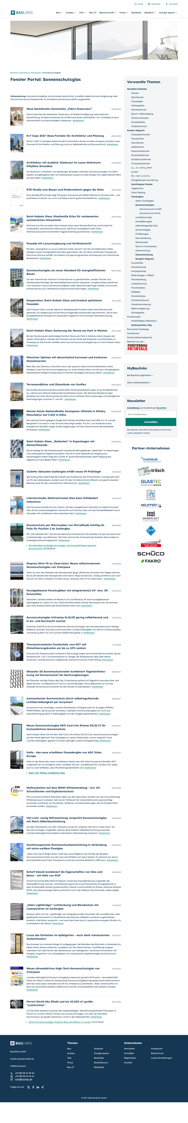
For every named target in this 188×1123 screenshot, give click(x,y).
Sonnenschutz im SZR (150, 209)
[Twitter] (29, 1087)
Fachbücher (133, 333)
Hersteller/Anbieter (137, 89)
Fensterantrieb (138, 271)
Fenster (135, 93)
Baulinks (14, 73)
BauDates (136, 12)
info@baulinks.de (23, 1079)
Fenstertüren (137, 138)
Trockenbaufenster (140, 163)
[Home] (37, 1044)
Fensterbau (24, 73)
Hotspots (98, 1048)
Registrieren (130, 1058)
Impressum (156, 1048)
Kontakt (128, 1062)
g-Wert (134, 171)
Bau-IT (92, 12)
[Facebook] (34, 1087)
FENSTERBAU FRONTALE (144, 321)
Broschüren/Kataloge (138, 329)
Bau (69, 1048)
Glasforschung (142, 250)
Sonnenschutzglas (144, 205)
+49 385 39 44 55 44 (24, 1073)
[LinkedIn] (38, 1087)
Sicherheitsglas (143, 229)
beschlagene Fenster (142, 184)
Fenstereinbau (138, 296)
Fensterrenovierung (141, 304)
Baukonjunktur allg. (141, 325)
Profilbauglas (142, 234)
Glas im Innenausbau (146, 246)
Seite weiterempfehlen (138, 382)
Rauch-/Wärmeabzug (142, 113)
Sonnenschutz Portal (150, 213)
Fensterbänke (138, 122)
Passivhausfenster (140, 151)
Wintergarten (137, 105)
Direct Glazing (138, 192)
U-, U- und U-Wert (141, 167)
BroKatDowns (101, 1062)
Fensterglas (36, 73)
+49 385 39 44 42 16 (24, 1076)
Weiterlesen (78, 120)
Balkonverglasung (140, 308)
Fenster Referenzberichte (139, 337)
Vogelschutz (137, 188)
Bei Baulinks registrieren (139, 375)
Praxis (70, 1062)
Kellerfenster (137, 147)
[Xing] (43, 1087)
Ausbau (71, 1053)
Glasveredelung (143, 238)
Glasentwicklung (144, 254)
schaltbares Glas (143, 217)
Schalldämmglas (143, 221)
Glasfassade (141, 242)
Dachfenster (137, 97)
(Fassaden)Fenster (140, 134)
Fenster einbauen (140, 118)
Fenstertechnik (138, 109)
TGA (69, 1058)
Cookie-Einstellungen (161, 1058)
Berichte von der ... (136, 341)
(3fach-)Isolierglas (144, 200)
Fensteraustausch (140, 300)
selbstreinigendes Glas (146, 225)
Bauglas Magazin (144, 258)
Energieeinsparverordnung (144, 180)
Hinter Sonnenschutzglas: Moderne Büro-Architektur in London (60, 1022)
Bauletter (161, 408)
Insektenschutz (139, 126)
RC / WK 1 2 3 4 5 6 (140, 176)
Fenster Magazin (136, 130)
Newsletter (129, 1048)
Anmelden (129, 1053)
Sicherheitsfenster (140, 155)
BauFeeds (99, 1067)
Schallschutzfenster (141, 159)
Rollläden (136, 292)
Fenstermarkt (134, 316)
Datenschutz (157, 1053)
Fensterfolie (137, 263)
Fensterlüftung (138, 279)
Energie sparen (101, 1053)
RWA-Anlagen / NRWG (142, 275)
